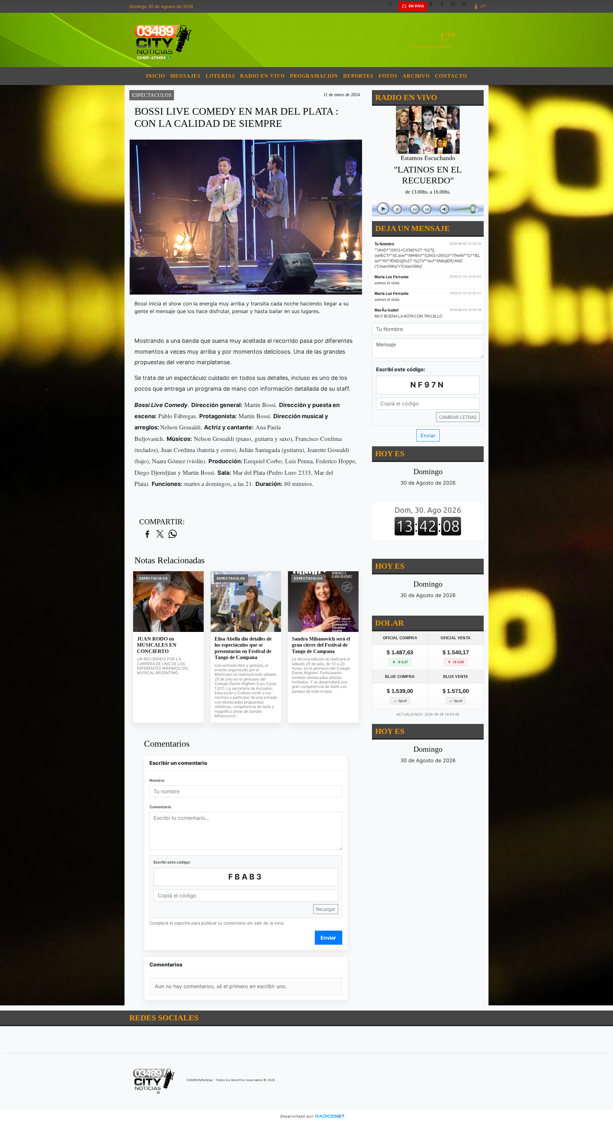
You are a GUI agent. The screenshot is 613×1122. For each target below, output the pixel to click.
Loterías (220, 76)
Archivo (416, 76)
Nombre (156, 780)
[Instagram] (455, 6)
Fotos (388, 76)
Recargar (325, 909)
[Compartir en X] (160, 534)
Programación (314, 76)
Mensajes (185, 76)
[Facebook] (444, 6)
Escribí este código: (172, 862)
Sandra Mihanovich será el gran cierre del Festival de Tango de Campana (321, 645)
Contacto (451, 76)
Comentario (160, 806)
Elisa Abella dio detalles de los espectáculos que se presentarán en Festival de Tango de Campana (243, 648)
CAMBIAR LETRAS (458, 417)
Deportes (358, 76)
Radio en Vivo (262, 76)
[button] (392, 6)
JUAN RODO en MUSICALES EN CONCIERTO (157, 645)
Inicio (155, 76)
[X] (433, 6)
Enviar (328, 937)
